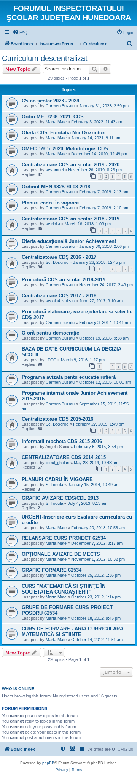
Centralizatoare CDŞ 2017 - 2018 (59, 295)
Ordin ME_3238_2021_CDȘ (53, 117)
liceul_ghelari (57, 462)
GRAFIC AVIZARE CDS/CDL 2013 (60, 498)
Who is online (18, 688)
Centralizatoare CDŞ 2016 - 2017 (59, 257)
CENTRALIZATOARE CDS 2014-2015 (64, 457)
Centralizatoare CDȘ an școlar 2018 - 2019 (70, 219)
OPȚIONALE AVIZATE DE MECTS (61, 554)
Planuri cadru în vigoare (50, 203)
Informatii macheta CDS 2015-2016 (62, 441)
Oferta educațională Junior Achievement (69, 241)
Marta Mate (56, 122)
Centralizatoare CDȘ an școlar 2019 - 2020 (70, 165)
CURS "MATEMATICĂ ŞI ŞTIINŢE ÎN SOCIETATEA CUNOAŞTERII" (63, 589)
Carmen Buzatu (60, 106)
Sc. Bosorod (57, 262)
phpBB (48, 763)
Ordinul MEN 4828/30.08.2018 (56, 187)
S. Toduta (54, 484)
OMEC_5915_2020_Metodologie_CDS (65, 149)
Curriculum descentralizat (45, 58)
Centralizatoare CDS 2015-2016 (57, 419)
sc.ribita (53, 224)
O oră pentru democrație (50, 333)
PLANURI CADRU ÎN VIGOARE (57, 479)
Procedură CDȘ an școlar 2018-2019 (63, 279)
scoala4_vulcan (60, 300)
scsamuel (55, 170)
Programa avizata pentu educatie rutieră (69, 377)
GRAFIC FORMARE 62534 (51, 570)
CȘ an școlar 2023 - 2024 (50, 101)
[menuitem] (20, 32)
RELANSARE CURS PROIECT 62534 (64, 538)
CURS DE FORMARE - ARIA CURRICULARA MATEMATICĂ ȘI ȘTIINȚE (72, 631)
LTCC (51, 359)
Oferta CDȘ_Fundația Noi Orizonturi (64, 133)
